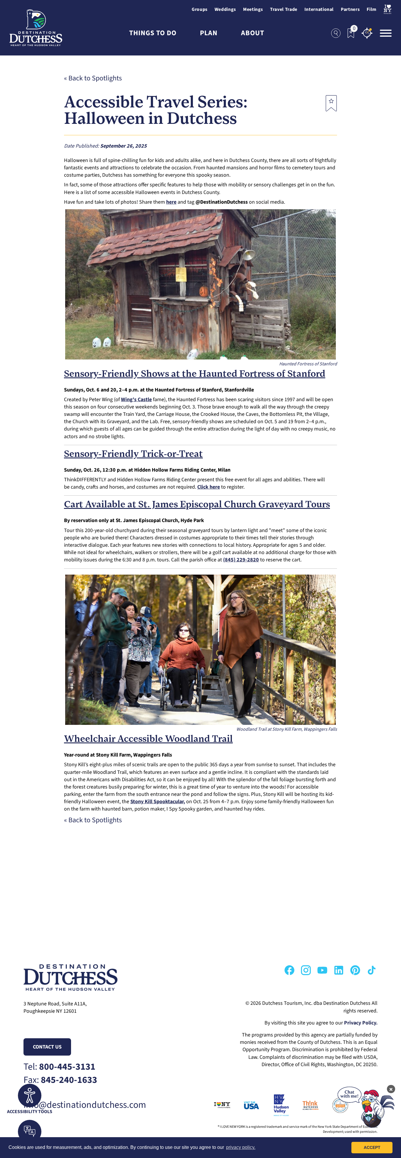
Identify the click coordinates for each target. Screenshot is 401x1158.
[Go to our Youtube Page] (322, 970)
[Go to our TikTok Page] (372, 970)
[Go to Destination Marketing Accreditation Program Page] (333, 1105)
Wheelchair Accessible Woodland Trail (148, 739)
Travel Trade (283, 9)
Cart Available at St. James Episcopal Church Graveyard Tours (197, 505)
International (319, 9)
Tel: (59, 1066)
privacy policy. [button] (240, 1147)
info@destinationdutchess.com (84, 1105)
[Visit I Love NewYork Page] (388, 9)
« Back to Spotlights (93, 78)
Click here (208, 487)
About (252, 33)
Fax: (60, 1080)
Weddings (225, 9)
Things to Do (152, 33)
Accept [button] (372, 1147)
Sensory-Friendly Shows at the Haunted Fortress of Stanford (194, 374)
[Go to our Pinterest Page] (355, 970)
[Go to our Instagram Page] (306, 970)
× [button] (391, 1089)
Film (372, 9)
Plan (209, 33)
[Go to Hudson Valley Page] (274, 1105)
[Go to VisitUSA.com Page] (245, 1105)
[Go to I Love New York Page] (215, 1105)
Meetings (253, 9)
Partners (350, 9)
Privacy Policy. (361, 1023)
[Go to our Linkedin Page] (339, 970)
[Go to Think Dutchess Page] (304, 1105)
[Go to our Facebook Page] (289, 970)
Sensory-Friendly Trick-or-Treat (133, 454)
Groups (200, 9)
